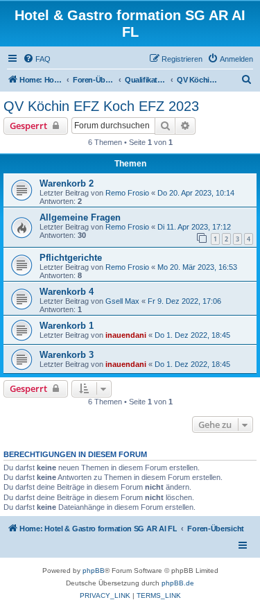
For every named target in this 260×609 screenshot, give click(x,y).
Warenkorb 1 (67, 325)
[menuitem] (37, 59)
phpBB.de (178, 583)
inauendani (125, 335)
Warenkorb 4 (67, 291)
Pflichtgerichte (71, 257)
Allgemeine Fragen (80, 217)
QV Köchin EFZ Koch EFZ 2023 (101, 106)
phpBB (94, 570)
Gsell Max (122, 301)
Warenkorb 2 (67, 183)
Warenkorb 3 (67, 355)
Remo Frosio (127, 193)
